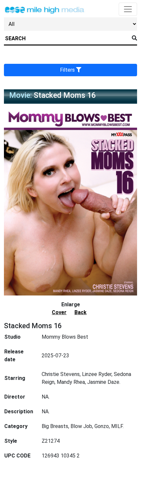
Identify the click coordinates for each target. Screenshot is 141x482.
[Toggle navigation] (128, 9)
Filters (68, 70)
